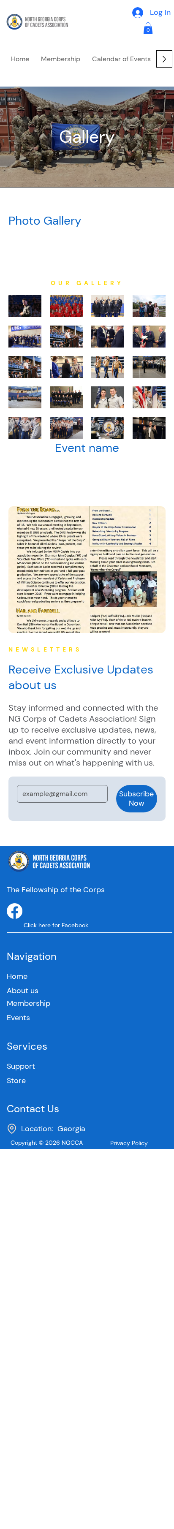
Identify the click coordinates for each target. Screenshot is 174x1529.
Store (16, 1080)
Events (18, 1018)
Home (17, 976)
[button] (60, 59)
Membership (28, 1003)
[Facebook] (14, 911)
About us (22, 991)
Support (21, 1066)
